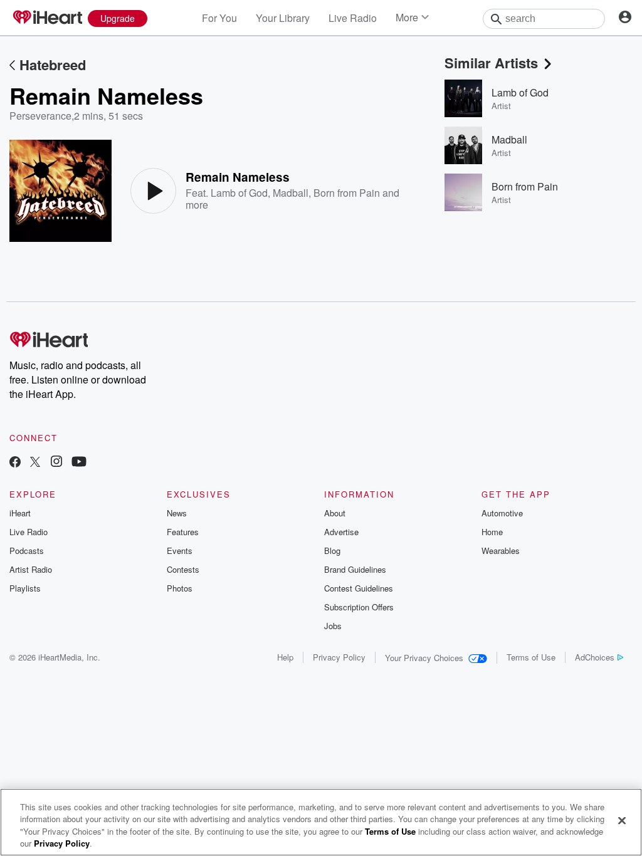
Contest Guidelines (358, 588)
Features (183, 532)
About (334, 513)
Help (285, 657)
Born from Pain (346, 192)
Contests (183, 569)
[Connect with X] (35, 463)
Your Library (283, 18)
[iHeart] (47, 18)
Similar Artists (491, 63)
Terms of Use (531, 657)
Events (179, 550)
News (177, 513)
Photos (179, 588)
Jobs (333, 626)
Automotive (502, 513)
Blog (332, 550)
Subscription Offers (359, 607)
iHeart (20, 513)
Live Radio (353, 18)
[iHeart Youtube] (79, 463)
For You (219, 18)
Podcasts (26, 550)
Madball (290, 192)
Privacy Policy (339, 657)
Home (492, 532)
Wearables (501, 550)
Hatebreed (52, 65)
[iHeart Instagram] (56, 463)
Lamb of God (239, 192)
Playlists (25, 588)
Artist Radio (30, 569)
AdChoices (594, 657)
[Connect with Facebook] (15, 463)
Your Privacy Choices (424, 658)
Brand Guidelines (355, 569)
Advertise (341, 532)
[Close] (622, 820)
